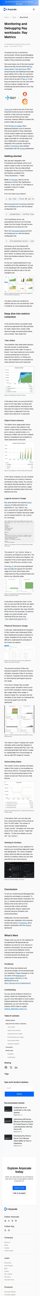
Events (6, 1271)
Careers (6, 1248)
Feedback (10, 1054)
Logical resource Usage (14, 1034)
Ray (16, 52)
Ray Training (8, 1274)
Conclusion (9, 1047)
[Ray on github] (9, 1230)
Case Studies (8, 1265)
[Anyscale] (10, 1209)
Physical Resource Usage (15, 1037)
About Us (7, 1242)
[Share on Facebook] (5, 1067)
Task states (11, 1027)
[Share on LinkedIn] (16, 1067)
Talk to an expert (19, 1193)
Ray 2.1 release (16, 126)
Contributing (11, 1057)
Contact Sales (8, 1251)
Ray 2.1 (11, 566)
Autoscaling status (13, 1040)
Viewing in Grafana (13, 1044)
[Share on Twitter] (11, 1067)
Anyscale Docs (9, 1280)
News (6, 1245)
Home (6, 17)
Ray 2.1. (25, 79)
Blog (14, 17)
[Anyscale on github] (16, 1221)
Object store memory (14, 1030)
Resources (7, 1263)
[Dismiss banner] (36, 2)
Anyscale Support (10, 1295)
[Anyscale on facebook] (9, 1221)
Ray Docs (7, 1277)
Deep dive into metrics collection (16, 1024)
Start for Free (19, 1188)
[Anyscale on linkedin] (5, 1221)
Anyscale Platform (10, 1292)
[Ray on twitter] (5, 1230)
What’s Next (9, 1050)
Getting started (10, 1020)
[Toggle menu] (34, 9)
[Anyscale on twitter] (12, 1221)
